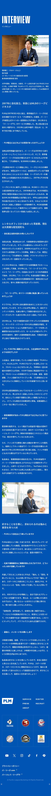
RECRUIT (40, 704)
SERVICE (27, 699)
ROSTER (40, 699)
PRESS (26, 704)
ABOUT (26, 708)
